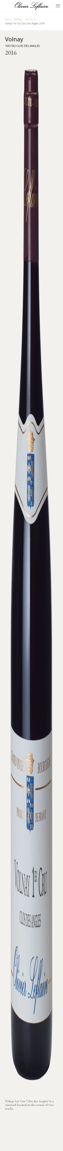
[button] (57, 5)
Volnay (17, 19)
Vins (7, 19)
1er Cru (29, 19)
